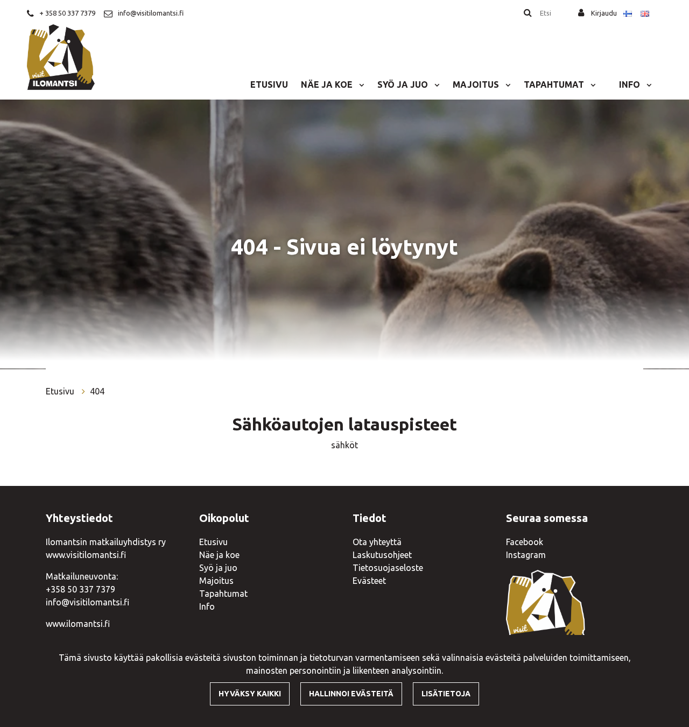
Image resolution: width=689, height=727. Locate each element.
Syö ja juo (403, 84)
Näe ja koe (328, 84)
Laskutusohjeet (382, 555)
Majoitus (477, 84)
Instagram (526, 555)
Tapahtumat (555, 84)
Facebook (524, 542)
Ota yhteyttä (377, 542)
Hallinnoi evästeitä (351, 693)
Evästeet (369, 580)
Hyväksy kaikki (250, 693)
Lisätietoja (445, 693)
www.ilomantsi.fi (78, 624)
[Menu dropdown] (359, 84)
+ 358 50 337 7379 (67, 13)
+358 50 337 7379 (80, 589)
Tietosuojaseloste (388, 568)
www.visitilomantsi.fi (86, 555)
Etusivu (269, 84)
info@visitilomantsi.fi (151, 13)
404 (97, 391)
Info (630, 84)
